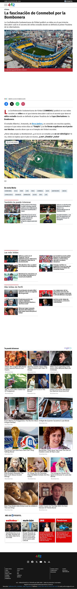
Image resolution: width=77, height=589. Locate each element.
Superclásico (9, 194)
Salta (47, 191)
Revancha (18, 194)
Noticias (7, 572)
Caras (6, 570)
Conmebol (40, 191)
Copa (27, 191)
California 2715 (12, 586)
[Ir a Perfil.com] (68, 2)
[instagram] (28, 562)
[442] (38, 556)
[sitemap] (49, 562)
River (21, 191)
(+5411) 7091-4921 (42, 586)
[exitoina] (13, 521)
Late (46, 194)
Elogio (35, 194)
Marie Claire (8, 573)
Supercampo (20, 569)
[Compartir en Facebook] (6, 104)
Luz (18, 572)
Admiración (27, 194)
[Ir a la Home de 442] (11, 6)
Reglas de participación (65, 571)
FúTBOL (6, 9)
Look (18, 570)
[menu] (5, 5)
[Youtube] (41, 562)
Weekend (7, 577)
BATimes (19, 577)
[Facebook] (32, 562)
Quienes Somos (54, 569)
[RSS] (45, 562)
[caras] (47, 521)
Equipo (64, 569)
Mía (18, 573)
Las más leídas (11, 252)
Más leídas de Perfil (13, 287)
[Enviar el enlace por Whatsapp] (17, 104)
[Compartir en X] (12, 104)
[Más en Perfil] (16, 515)
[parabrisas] (64, 521)
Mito (40, 194)
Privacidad (53, 572)
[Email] (23, 104)
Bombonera (8, 191)
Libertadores (55, 191)
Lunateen (19, 575)
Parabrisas (8, 578)
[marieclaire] (30, 521)
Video (32, 191)
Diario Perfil (8, 569)
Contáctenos (54, 570)
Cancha (64, 191)
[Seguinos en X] (36, 562)
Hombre (7, 575)
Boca (15, 191)
